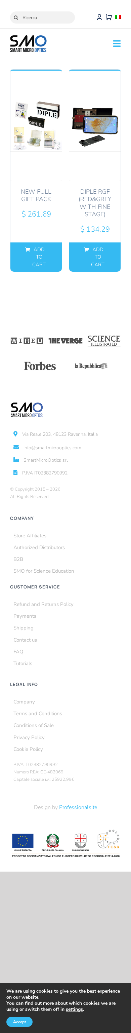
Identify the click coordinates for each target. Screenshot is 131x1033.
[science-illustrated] (104, 337)
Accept (19, 1022)
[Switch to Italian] (118, 17)
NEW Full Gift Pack (36, 195)
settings (74, 1009)
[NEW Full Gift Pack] (36, 125)
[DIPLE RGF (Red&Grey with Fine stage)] (95, 125)
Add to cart (39, 257)
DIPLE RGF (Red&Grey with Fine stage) (95, 203)
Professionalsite (78, 807)
